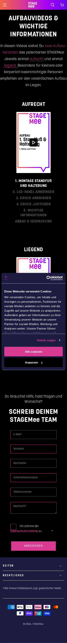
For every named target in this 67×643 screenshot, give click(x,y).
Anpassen (31, 362)
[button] (52, 5)
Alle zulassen (33, 351)
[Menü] (5, 5)
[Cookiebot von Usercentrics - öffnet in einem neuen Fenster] (47, 278)
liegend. (10, 65)
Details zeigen (46, 340)
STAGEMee (38, 624)
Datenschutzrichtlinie (24, 531)
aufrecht (37, 59)
